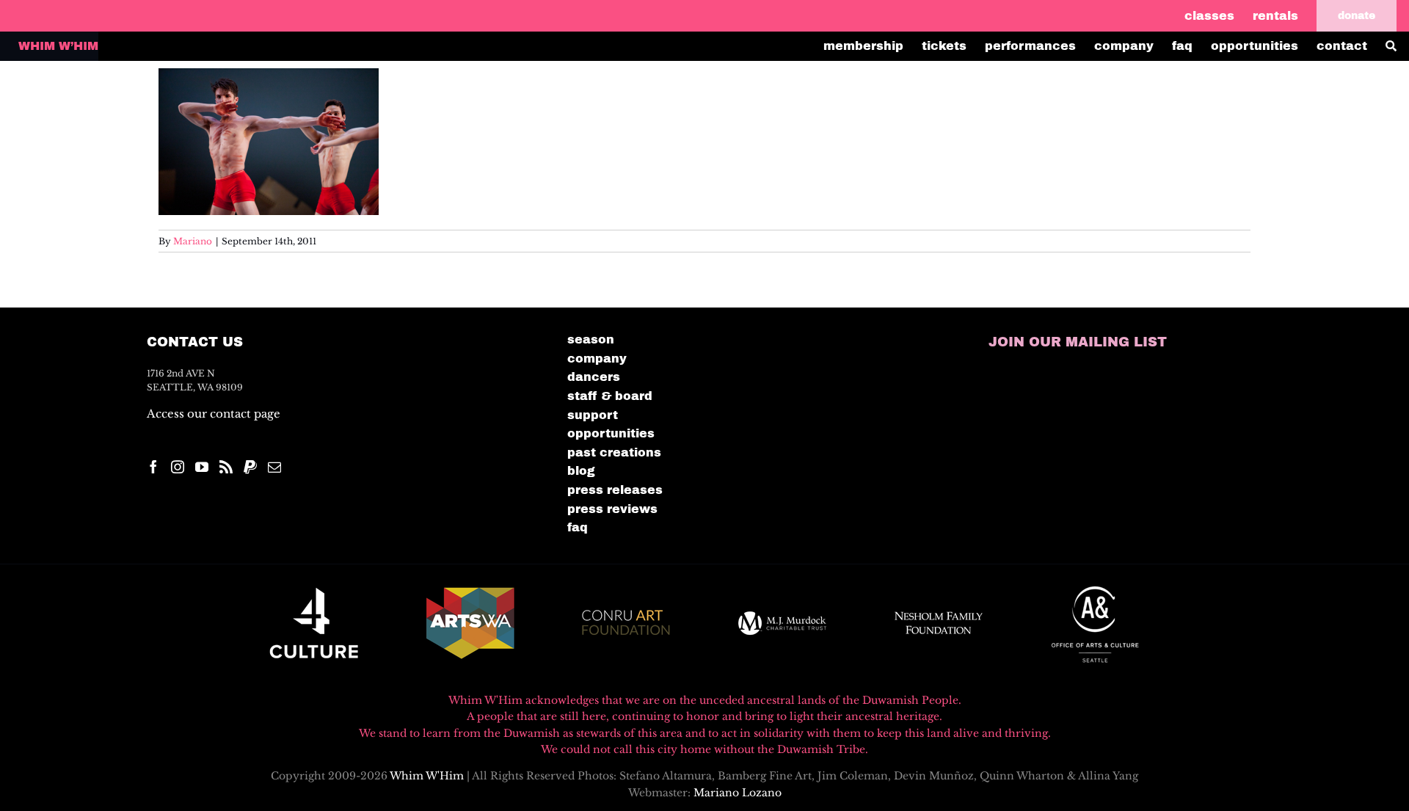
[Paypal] (250, 466)
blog (581, 471)
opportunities (611, 433)
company (597, 358)
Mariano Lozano (737, 792)
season (590, 339)
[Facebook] (153, 466)
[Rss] (226, 466)
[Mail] (274, 466)
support (592, 415)
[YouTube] (201, 466)
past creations (614, 452)
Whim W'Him (427, 775)
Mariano (192, 241)
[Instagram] (177, 466)
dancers (593, 377)
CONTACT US (195, 342)
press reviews (612, 509)
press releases (615, 490)
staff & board (609, 396)
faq (577, 527)
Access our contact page (213, 414)
